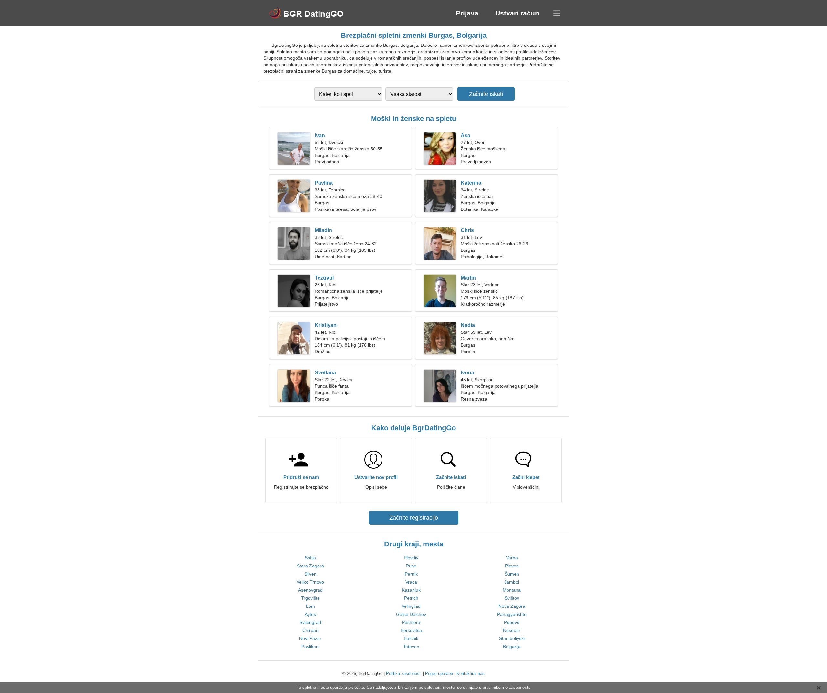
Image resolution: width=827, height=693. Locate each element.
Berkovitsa (411, 630)
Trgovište (310, 598)
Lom (310, 606)
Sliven (310, 573)
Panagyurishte (512, 614)
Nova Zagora (511, 606)
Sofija (310, 557)
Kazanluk (411, 590)
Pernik (411, 573)
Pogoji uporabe (439, 673)
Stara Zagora (310, 565)
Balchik (411, 638)
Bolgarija (512, 646)
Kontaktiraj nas (470, 673)
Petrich (411, 598)
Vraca (411, 582)
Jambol (511, 582)
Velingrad (411, 606)
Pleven (512, 565)
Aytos (310, 614)
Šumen (512, 573)
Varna (512, 557)
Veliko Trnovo (310, 582)
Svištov (512, 598)
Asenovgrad (310, 590)
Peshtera (411, 622)
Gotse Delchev (411, 614)
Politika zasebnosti (404, 673)
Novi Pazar (310, 638)
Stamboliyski (512, 638)
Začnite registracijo (413, 518)
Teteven (411, 646)
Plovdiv (411, 557)
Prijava (467, 13)
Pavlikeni (310, 646)
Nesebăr (511, 630)
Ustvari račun (517, 13)
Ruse (411, 565)
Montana (512, 590)
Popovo (511, 622)
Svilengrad (310, 622)
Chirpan (310, 630)
